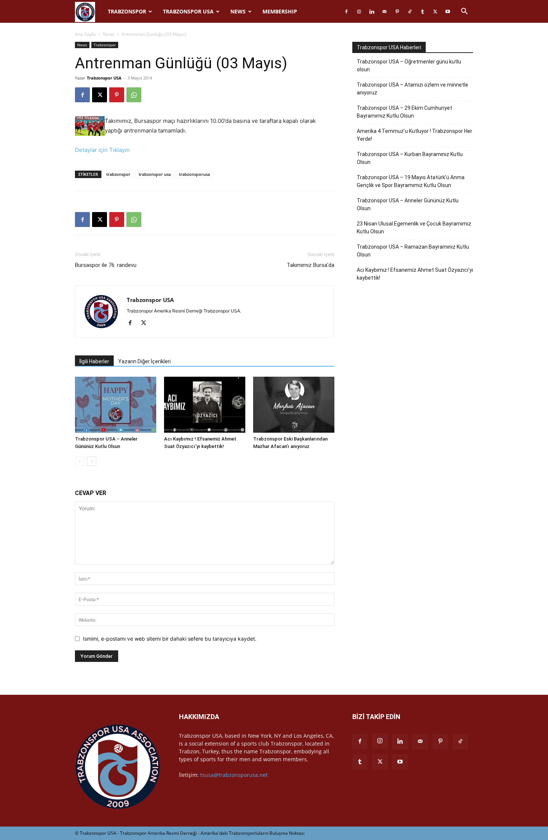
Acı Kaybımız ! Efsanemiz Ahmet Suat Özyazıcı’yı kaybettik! (415, 274)
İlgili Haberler (94, 361)
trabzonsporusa (194, 174)
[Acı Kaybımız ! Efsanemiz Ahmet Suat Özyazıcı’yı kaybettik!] (204, 405)
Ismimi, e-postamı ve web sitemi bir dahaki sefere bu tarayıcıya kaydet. (169, 638)
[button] (464, 12)
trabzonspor (118, 174)
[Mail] (384, 11)
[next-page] (91, 461)
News (238, 11)
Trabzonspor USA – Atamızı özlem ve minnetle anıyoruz (412, 89)
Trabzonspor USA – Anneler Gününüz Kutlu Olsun (408, 204)
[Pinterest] (397, 11)
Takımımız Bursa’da (310, 265)
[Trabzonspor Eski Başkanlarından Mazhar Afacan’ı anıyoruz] (293, 405)
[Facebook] (346, 11)
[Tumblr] (422, 11)
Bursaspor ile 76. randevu (105, 265)
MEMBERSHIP (279, 11)
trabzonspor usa (155, 174)
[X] (435, 11)
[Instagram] (359, 11)
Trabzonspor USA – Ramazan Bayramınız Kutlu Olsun (413, 251)
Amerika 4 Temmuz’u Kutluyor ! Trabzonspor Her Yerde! (414, 135)
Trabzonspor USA (188, 11)
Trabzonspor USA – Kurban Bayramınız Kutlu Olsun (410, 158)
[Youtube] (447, 11)
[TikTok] (409, 11)
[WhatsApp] (133, 94)
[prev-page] (79, 461)
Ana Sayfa (85, 34)
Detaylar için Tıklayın (102, 149)
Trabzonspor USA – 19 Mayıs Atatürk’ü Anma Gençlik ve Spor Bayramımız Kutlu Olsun (410, 181)
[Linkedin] (371, 11)
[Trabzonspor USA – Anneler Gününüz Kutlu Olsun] (115, 405)
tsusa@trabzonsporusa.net (234, 774)
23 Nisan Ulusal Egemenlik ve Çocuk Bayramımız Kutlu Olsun (414, 227)
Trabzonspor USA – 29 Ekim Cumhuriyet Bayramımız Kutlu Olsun (404, 112)
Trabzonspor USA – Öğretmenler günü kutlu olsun (409, 65)
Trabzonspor (127, 11)
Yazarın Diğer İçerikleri (144, 361)
